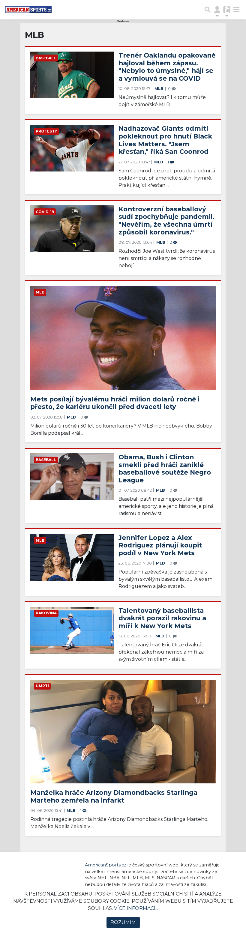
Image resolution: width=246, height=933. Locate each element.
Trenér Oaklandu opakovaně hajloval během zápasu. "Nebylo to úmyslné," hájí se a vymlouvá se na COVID (166, 66)
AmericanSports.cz (105, 865)
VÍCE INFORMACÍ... (136, 908)
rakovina (46, 613)
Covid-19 (45, 212)
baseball (46, 58)
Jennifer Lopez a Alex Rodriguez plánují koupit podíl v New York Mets (160, 545)
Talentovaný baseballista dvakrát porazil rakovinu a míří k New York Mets (162, 618)
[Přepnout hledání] (207, 9)
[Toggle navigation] (236, 9)
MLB (159, 88)
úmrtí (42, 686)
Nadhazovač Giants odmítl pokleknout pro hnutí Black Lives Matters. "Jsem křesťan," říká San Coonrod (165, 139)
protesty (46, 131)
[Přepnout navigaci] (217, 9)
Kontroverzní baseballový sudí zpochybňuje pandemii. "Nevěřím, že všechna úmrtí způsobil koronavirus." (166, 220)
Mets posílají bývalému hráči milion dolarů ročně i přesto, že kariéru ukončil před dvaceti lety (115, 403)
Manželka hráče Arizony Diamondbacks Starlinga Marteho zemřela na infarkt (113, 796)
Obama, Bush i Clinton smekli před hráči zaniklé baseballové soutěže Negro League (164, 468)
